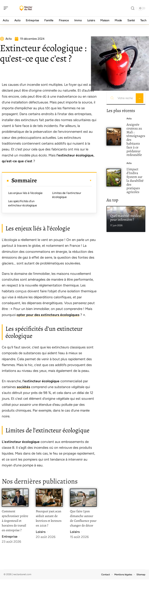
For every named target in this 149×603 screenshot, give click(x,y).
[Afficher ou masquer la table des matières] (64, 180)
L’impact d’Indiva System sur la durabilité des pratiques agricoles (135, 180)
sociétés (23, 387)
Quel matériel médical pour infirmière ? (126, 217)
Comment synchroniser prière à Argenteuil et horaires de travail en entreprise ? (15, 520)
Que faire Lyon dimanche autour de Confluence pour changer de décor (83, 518)
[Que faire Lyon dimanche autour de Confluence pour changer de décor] (83, 497)
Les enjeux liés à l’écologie (25, 193)
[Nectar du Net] (26, 8)
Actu (129, 118)
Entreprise (9, 536)
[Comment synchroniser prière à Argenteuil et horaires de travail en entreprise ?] (15, 497)
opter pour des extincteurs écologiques (48, 315)
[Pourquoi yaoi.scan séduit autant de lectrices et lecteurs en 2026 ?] (49, 497)
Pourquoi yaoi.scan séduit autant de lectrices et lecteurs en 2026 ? (48, 518)
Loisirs (40, 532)
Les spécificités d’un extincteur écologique (22, 203)
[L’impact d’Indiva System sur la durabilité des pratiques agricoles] (114, 177)
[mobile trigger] (7, 8)
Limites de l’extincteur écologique (66, 195)
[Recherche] (132, 8)
